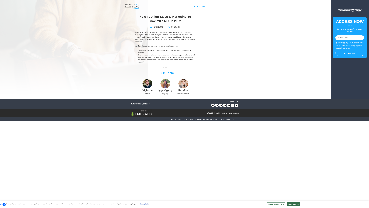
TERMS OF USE (218, 119)
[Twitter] (213, 105)
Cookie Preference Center (276, 204)
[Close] (366, 204)
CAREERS (180, 119)
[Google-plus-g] (224, 105)
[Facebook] (221, 105)
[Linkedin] (217, 105)
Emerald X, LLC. (219, 113)
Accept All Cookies (293, 204)
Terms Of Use (353, 47)
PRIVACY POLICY (232, 119)
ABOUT (173, 119)
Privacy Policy (341, 47)
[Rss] (236, 105)
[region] (184, 204)
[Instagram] (232, 105)
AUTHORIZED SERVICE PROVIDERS (199, 119)
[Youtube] (228, 105)
